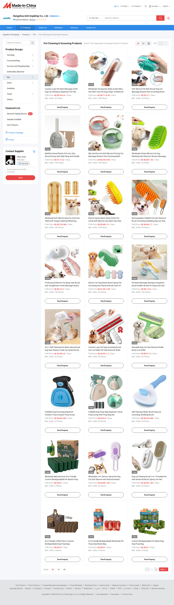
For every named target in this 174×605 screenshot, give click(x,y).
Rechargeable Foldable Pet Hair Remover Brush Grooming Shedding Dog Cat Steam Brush (149, 221)
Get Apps (155, 6)
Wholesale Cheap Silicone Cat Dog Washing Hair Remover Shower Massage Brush (149, 156)
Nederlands (88, 588)
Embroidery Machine (15, 71)
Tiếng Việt (145, 588)
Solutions (59, 27)
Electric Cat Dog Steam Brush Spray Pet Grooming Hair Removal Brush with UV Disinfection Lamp (105, 285)
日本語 (112, 588)
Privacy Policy (127, 594)
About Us (42, 27)
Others (10, 99)
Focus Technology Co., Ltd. (69, 594)
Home (9, 27)
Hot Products (20, 585)
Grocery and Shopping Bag (18, 66)
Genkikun (11, 88)
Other (9, 82)
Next (162, 569)
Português (37, 588)
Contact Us (90, 27)
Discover (74, 27)
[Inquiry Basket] (146, 6)
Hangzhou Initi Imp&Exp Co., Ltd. (31, 16)
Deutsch (78, 588)
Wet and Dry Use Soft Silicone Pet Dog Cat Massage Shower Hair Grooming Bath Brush (105, 156)
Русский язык (58, 588)
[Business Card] (34, 151)
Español (28, 588)
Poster (11, 139)
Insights (156, 585)
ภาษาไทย (127, 588)
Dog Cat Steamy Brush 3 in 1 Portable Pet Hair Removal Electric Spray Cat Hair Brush (149, 479)
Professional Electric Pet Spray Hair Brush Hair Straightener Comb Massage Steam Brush (62, 285)
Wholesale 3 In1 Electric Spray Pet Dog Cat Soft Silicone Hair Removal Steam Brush (104, 479)
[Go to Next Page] (165, 43)
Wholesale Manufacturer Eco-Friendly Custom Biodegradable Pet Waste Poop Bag (61, 479)
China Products (34, 585)
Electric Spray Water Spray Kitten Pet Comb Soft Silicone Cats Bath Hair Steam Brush (105, 221)
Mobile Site (146, 585)
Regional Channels (119, 585)
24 (53, 569)
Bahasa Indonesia (158, 588)
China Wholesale (76, 585)
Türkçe (135, 588)
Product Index (134, 585)
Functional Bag (13, 60)
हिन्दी (119, 588)
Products (27, 27)
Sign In (116, 6)
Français (47, 588)
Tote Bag (10, 55)
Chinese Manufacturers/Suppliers (54, 585)
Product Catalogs (15, 132)
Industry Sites (104, 585)
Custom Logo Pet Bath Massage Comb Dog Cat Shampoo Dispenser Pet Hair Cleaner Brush (61, 92)
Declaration (115, 594)
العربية (97, 588)
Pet (8, 77)
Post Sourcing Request (168, 18)
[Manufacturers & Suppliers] (20, 5)
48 (64, 569)
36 (59, 569)
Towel (9, 94)
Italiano (69, 588)
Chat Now (24, 163)
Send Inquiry (62, 107)
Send (20, 177)
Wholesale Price (91, 585)
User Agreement (102, 594)
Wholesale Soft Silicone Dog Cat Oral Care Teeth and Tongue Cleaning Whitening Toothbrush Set (62, 221)
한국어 (104, 588)
